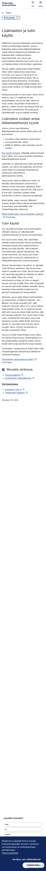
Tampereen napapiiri (15, 393)
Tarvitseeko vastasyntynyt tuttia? (18, 359)
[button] (23, 825)
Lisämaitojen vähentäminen (18, 378)
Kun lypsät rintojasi (11, 153)
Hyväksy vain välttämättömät (26, 859)
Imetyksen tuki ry (13, 389)
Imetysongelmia (12, 375)
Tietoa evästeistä (10, 853)
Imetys (8, 13)
